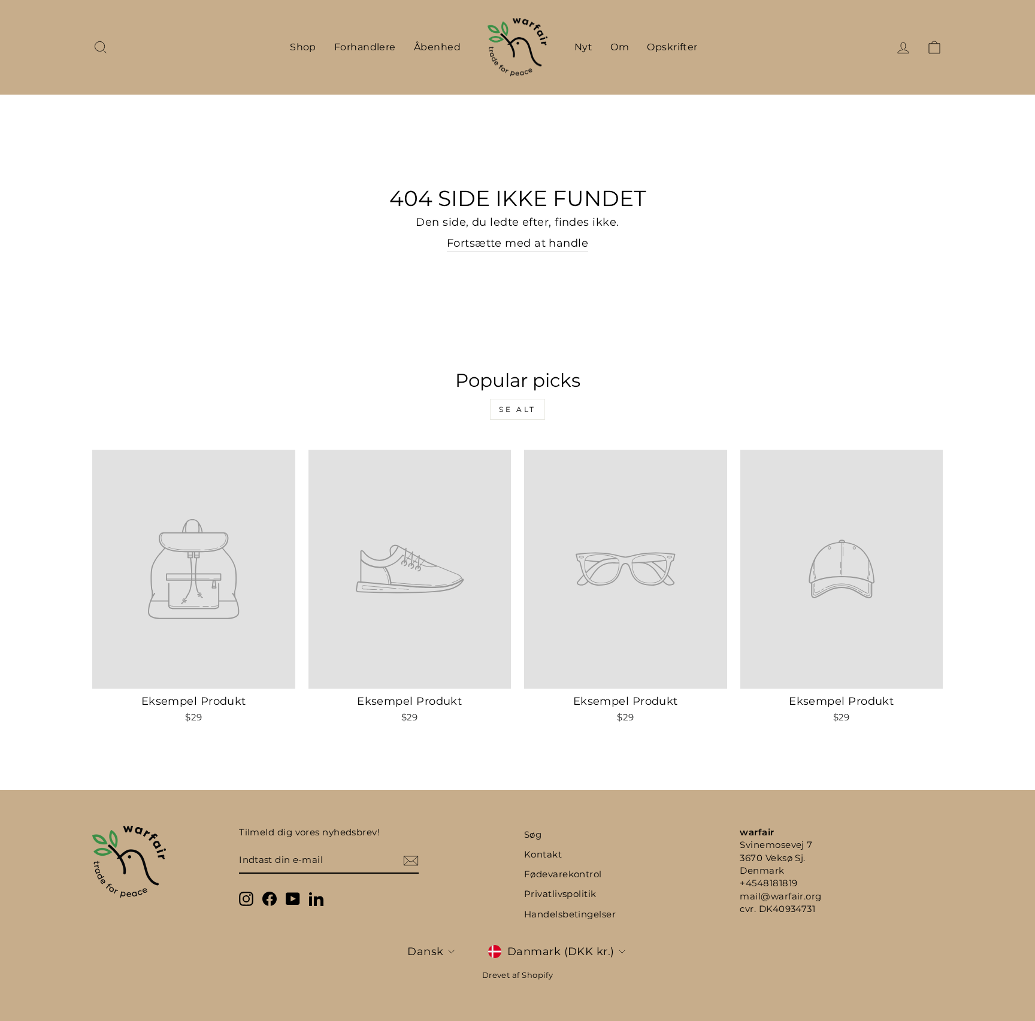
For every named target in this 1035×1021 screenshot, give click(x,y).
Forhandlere (365, 47)
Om (619, 47)
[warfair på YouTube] (293, 899)
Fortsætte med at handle (517, 243)
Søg (532, 834)
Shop (303, 47)
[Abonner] (411, 860)
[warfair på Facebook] (269, 899)
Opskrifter (672, 47)
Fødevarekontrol (563, 874)
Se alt (517, 409)
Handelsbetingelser (570, 914)
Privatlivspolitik (560, 893)
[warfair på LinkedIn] (316, 899)
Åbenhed (437, 47)
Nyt (583, 47)
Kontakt (543, 854)
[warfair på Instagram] (246, 899)
